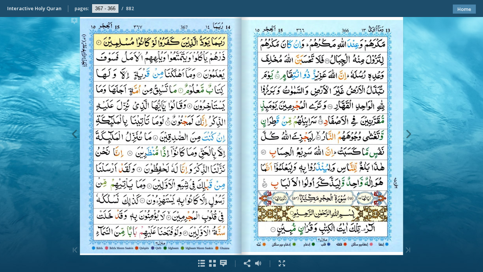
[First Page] (408, 250)
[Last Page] (75, 250)
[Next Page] (74, 135)
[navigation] (105, 8)
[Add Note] (74, 22)
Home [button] (464, 9)
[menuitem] (201, 263)
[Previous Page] (409, 135)
